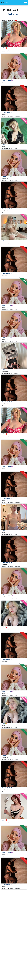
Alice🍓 (4, 627)
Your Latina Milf (7, 112)
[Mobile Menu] (25, 3)
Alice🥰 (4, 48)
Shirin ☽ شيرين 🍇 (7, 80)
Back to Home (14, 14)
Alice (3, 144)
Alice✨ (4, 241)
